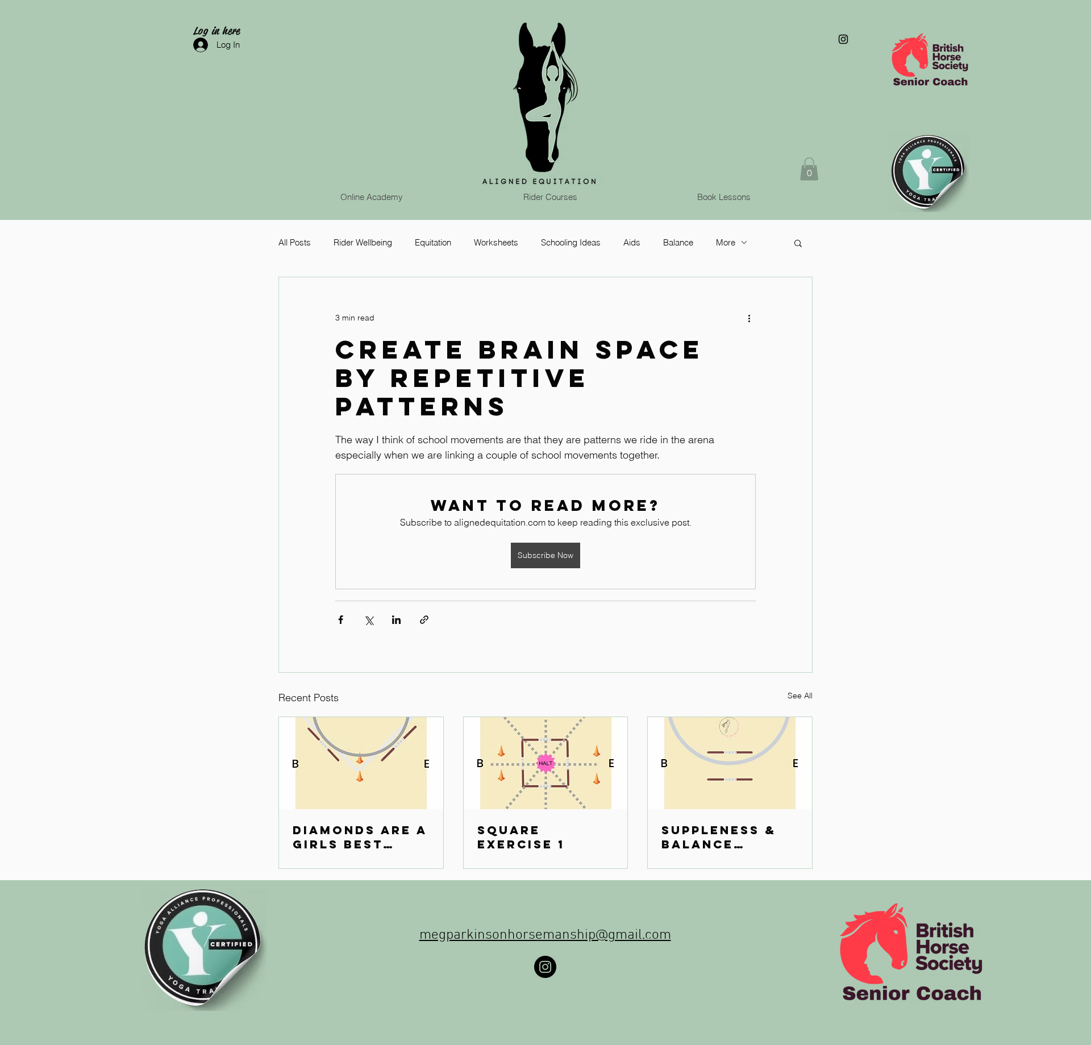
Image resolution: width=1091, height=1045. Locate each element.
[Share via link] (424, 619)
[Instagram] (545, 967)
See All (800, 695)
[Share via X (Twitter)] (368, 619)
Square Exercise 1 (521, 837)
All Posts (294, 242)
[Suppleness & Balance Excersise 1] (730, 763)
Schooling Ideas (571, 242)
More (725, 242)
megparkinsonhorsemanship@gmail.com (545, 935)
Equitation (433, 242)
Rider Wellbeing (363, 242)
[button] (809, 169)
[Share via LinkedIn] (396, 619)
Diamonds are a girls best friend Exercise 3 (360, 837)
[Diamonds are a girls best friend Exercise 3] (361, 763)
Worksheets (496, 242)
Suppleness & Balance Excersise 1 (718, 837)
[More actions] (749, 318)
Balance (678, 242)
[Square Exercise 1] (546, 763)
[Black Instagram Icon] (843, 39)
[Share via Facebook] (340, 619)
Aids (631, 242)
